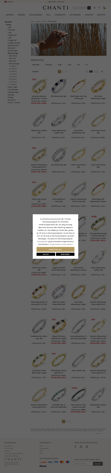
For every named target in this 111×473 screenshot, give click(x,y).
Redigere (65, 254)
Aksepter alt (55, 249)
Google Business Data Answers (61, 244)
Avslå (46, 254)
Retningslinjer (42, 241)
